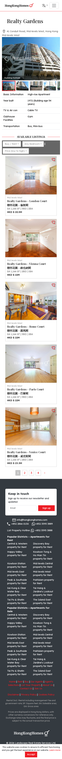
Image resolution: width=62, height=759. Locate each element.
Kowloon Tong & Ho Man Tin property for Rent (42, 555)
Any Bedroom (32, 143)
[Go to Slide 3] (36, 86)
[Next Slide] (56, 59)
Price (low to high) (15, 150)
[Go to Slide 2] (22, 86)
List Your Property (31, 685)
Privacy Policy (29, 694)
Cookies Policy (46, 694)
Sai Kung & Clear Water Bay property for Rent (16, 591)
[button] (45, 6)
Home (12, 681)
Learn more (54, 750)
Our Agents (37, 681)
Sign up (46, 508)
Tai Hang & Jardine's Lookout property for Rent (43, 591)
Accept (31, 754)
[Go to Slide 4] (50, 86)
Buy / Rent (11, 143)
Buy (26, 681)
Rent (20, 681)
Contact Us (26, 688)
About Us (48, 685)
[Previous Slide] (5, 59)
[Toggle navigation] (54, 5)
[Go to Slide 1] (8, 86)
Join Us (38, 688)
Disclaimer (13, 694)
